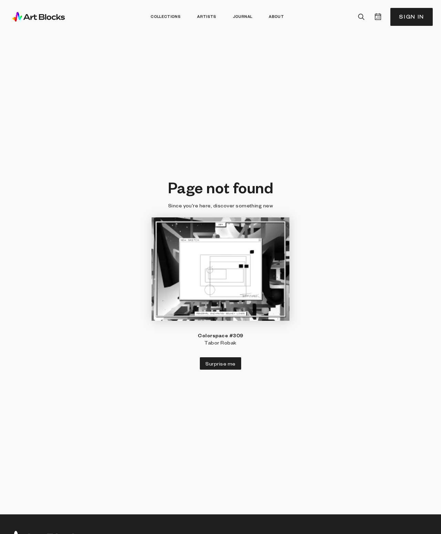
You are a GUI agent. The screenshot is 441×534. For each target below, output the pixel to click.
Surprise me (220, 363)
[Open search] (361, 17)
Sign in (411, 17)
